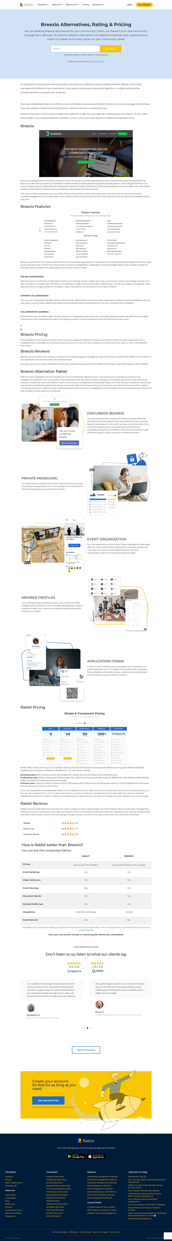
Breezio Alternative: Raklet (43, 371)
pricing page (111, 790)
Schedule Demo (96, 61)
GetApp (78, 814)
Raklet (95, 377)
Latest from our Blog (137, 1172)
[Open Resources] (104, 4)
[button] (82, 1028)
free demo (48, 793)
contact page (142, 796)
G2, (84, 814)
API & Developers (60, 1232)
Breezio (27, 126)
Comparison (52, 1172)
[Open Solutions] (48, 4)
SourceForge (96, 814)
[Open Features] (62, 4)
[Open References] (78, 4)
